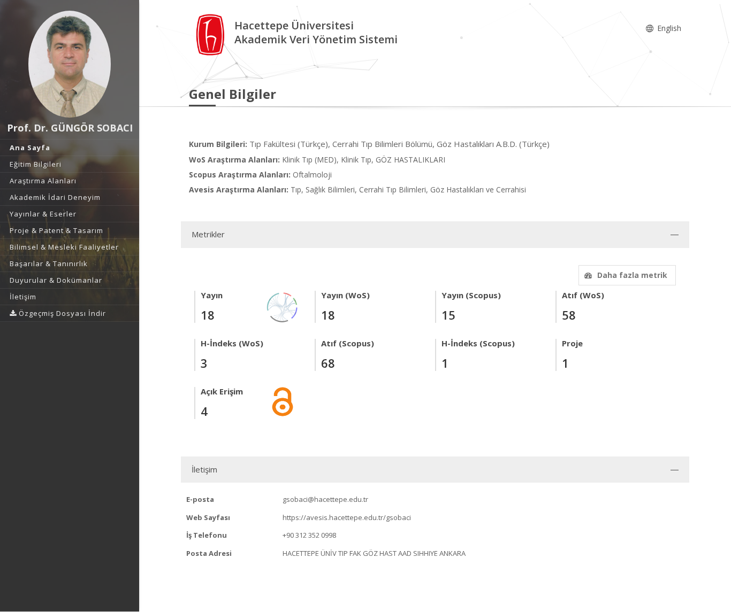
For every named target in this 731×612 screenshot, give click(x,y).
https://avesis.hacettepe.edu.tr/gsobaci (347, 517)
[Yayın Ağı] (282, 306)
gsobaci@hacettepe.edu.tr (325, 499)
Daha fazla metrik (632, 275)
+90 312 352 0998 (309, 535)
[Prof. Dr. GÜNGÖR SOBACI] (69, 64)
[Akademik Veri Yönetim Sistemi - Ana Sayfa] (211, 34)
